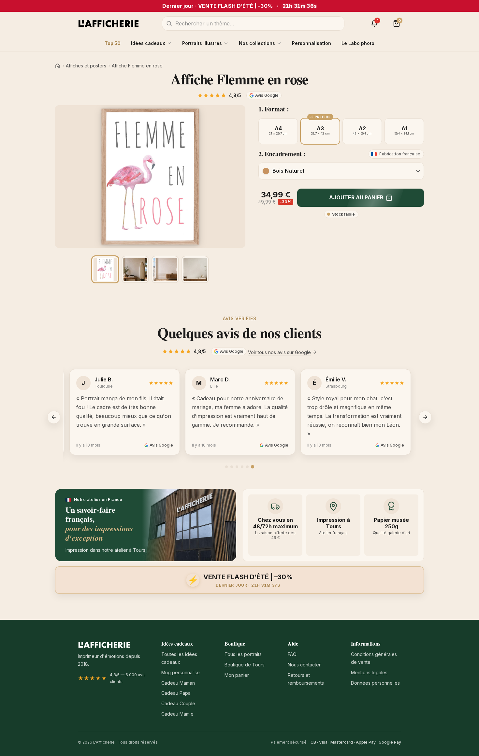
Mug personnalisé (180, 672)
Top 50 (113, 43)
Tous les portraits (243, 654)
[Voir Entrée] (135, 269)
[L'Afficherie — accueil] (108, 23)
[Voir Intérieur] (165, 269)
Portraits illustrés (202, 43)
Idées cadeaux (148, 43)
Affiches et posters (86, 65)
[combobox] (253, 23)
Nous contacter (304, 664)
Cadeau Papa (176, 693)
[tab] (226, 466)
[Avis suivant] (425, 417)
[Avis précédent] (53, 417)
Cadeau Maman (178, 683)
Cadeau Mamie (177, 714)
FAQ (292, 654)
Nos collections (257, 43)
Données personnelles (375, 683)
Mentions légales (369, 672)
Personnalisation (311, 43)
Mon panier (237, 675)
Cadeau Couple (178, 703)
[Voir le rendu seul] (105, 269)
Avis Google (267, 95)
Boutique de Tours (245, 664)
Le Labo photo (357, 43)
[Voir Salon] (195, 269)
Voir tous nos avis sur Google (279, 352)
